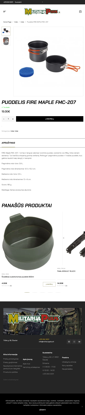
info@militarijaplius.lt (46, 342)
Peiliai (63, 268)
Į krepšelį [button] (49, 284)
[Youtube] (79, 341)
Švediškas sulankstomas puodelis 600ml (18, 277)
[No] (82, 406)
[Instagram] (74, 341)
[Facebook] (69, 341)
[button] (7, 28)
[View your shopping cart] (80, 11)
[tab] (8, 142)
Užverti (42, 410)
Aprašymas (8, 142)
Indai (16, 22)
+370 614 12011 (44, 339)
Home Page (7, 22)
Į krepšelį (49, 119)
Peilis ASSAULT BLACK (66, 271)
